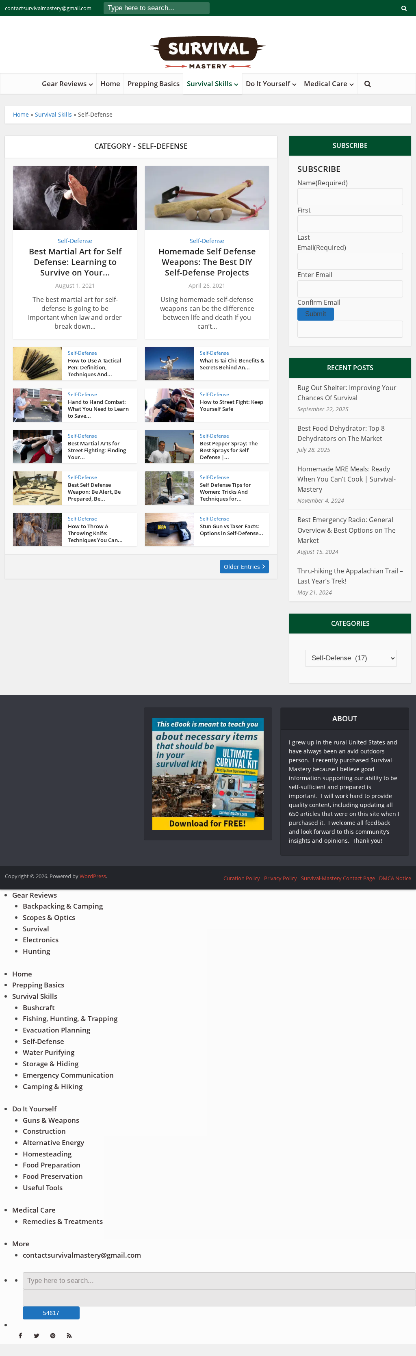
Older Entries (242, 567)
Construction (44, 1131)
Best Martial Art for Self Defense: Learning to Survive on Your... (75, 262)
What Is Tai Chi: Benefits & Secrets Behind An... (232, 364)
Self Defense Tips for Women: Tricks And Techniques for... (225, 491)
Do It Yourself (268, 83)
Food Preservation (53, 1176)
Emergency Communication (68, 1075)
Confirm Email (318, 302)
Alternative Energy (53, 1142)
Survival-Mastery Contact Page (338, 878)
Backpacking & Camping (63, 906)
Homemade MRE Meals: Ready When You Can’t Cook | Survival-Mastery (346, 479)
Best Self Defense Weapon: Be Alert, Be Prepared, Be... (94, 491)
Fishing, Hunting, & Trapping (70, 1018)
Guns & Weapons (51, 1120)
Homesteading (47, 1154)
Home (110, 83)
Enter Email (314, 274)
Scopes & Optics (49, 917)
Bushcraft (39, 1007)
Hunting (36, 951)
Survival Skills (209, 83)
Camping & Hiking (52, 1086)
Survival (36, 928)
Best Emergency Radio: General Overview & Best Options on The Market (346, 530)
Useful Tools (43, 1187)
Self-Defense (75, 241)
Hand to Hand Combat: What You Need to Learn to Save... (98, 408)
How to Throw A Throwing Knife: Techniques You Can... (95, 533)
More (21, 1243)
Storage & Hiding (50, 1063)
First (304, 210)
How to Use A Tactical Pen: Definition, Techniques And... (94, 367)
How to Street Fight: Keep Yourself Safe (231, 405)
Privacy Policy (280, 878)
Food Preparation (51, 1164)
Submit (315, 314)
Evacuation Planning (56, 1030)
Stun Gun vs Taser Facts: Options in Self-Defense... (231, 530)
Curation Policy (241, 878)
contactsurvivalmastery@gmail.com (48, 8)
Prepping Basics (154, 83)
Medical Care (325, 83)
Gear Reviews (64, 83)
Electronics (40, 939)
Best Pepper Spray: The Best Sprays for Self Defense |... (229, 450)
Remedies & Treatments (63, 1221)
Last (303, 237)
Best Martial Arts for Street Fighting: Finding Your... (97, 450)
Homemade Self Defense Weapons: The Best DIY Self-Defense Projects (207, 262)
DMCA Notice (395, 878)
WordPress (93, 876)
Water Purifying (48, 1052)
